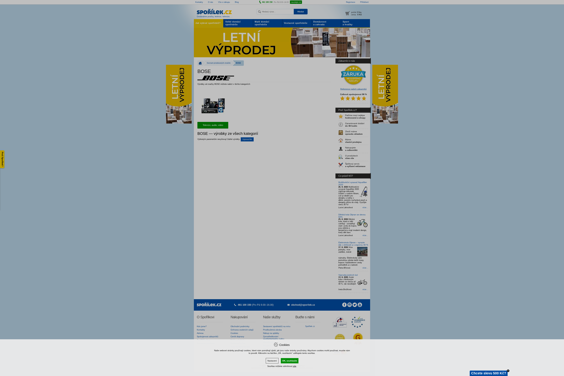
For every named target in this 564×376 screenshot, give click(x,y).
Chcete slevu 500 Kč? (488, 373)
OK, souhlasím (289, 361)
